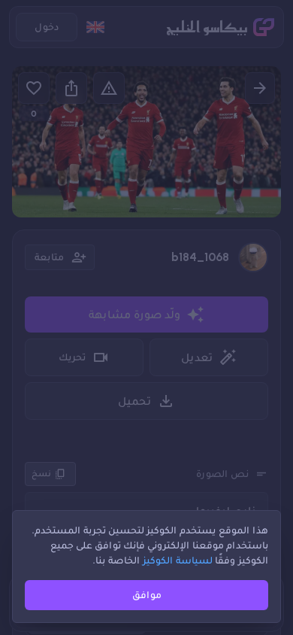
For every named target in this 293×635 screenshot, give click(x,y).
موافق (147, 595)
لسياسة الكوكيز (178, 560)
